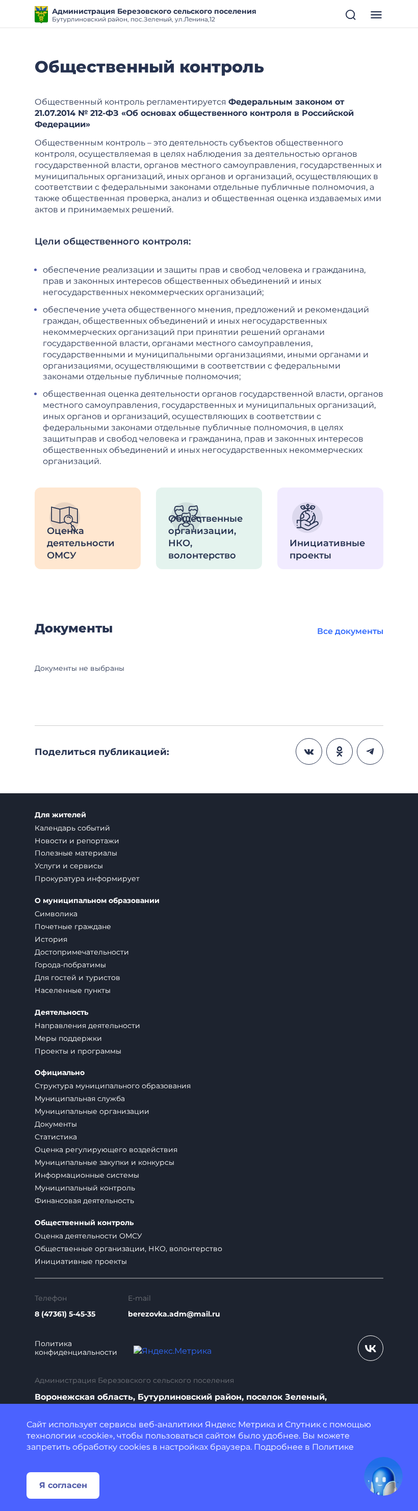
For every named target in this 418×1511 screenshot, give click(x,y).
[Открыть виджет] (383, 1476)
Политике (333, 1447)
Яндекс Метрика (240, 1424)
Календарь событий (72, 828)
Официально (60, 1072)
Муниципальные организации (92, 1111)
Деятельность (61, 1012)
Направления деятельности (87, 1025)
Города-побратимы (70, 964)
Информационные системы (87, 1175)
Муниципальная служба (80, 1098)
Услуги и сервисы (69, 865)
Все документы (350, 631)
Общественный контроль (84, 1222)
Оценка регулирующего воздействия (106, 1149)
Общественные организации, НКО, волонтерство (128, 1248)
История (51, 939)
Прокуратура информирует (87, 878)
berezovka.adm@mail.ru (174, 1314)
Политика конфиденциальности (76, 1348)
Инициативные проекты (81, 1261)
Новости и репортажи (77, 840)
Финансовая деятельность (84, 1200)
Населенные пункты (73, 990)
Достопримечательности (82, 952)
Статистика (56, 1136)
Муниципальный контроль (85, 1187)
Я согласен (63, 1485)
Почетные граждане (73, 926)
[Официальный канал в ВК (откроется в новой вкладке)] (370, 1348)
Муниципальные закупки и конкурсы (104, 1162)
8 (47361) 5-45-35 (65, 1314)
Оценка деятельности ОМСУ (88, 1235)
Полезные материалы (76, 853)
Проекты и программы (78, 1051)
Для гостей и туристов (77, 977)
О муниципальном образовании (97, 900)
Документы (56, 1124)
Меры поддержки (68, 1038)
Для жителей (60, 815)
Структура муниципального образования (113, 1085)
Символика (56, 913)
